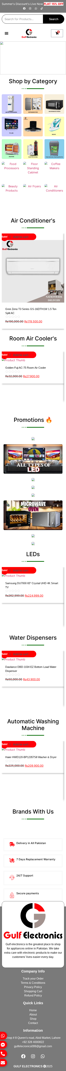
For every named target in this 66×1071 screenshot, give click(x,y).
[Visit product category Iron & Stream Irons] (54, 126)
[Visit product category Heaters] (11, 149)
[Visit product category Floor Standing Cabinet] (33, 171)
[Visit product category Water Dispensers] (11, 104)
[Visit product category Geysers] (33, 149)
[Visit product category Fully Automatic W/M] (54, 149)
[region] (33, 58)
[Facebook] (24, 8)
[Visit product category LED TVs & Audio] (11, 126)
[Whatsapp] (35, 8)
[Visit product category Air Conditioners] (54, 194)
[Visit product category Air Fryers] (33, 194)
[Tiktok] (41, 8)
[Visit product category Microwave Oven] (54, 104)
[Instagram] (30, 8)
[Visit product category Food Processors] (11, 171)
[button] (6, 33)
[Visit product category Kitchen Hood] (33, 126)
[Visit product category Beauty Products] (11, 194)
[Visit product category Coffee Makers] (54, 171)
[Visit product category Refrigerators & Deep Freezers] (33, 104)
